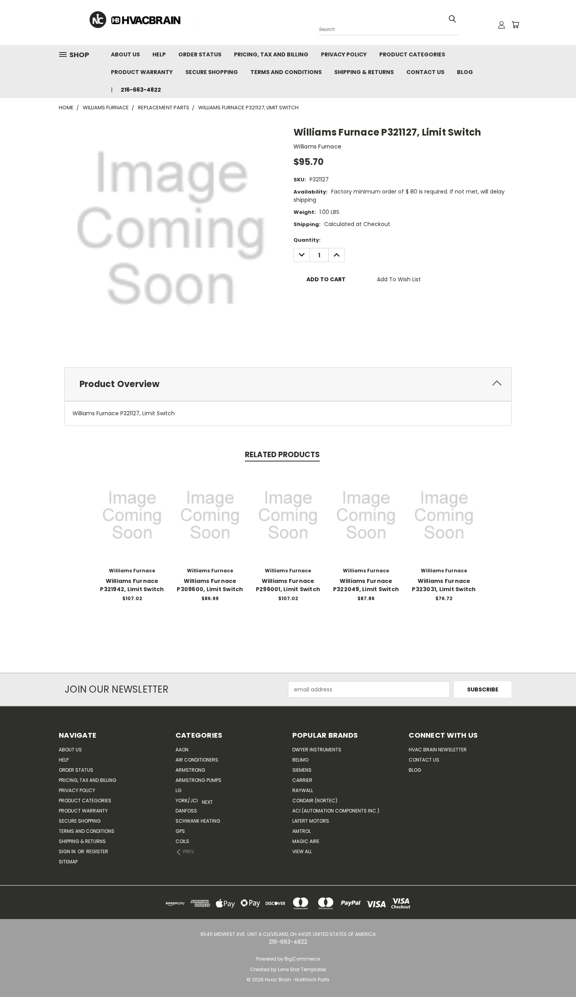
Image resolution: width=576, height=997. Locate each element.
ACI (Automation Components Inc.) (335, 810)
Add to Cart (132, 521)
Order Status (199, 54)
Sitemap (68, 861)
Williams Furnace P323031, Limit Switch (444, 585)
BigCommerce (302, 958)
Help (159, 54)
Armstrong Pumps (198, 780)
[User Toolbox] (501, 25)
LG (178, 790)
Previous (555, 972)
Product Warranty (142, 72)
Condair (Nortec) (314, 800)
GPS (180, 831)
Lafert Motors (310, 821)
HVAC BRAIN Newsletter (438, 749)
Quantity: (307, 240)
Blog (465, 72)
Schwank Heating (198, 821)
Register (97, 851)
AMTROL (301, 831)
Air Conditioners (197, 759)
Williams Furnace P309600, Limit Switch (210, 585)
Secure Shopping (211, 72)
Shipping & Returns (364, 72)
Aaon (182, 749)
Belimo (300, 759)
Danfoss (186, 810)
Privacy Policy (344, 54)
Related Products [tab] (282, 454)
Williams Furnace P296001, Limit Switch (288, 585)
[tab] (288, 384)
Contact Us (425, 72)
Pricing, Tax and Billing (271, 54)
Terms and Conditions (286, 72)
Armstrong (190, 770)
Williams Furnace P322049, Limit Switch (366, 585)
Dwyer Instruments (316, 749)
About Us (125, 54)
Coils (182, 841)
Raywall (302, 790)
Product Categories (412, 54)
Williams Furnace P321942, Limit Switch (132, 585)
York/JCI (187, 800)
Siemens (302, 770)
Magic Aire (305, 841)
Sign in (68, 851)
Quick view (132, 506)
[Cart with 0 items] (515, 25)
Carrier (302, 780)
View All (302, 851)
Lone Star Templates (302, 969)
